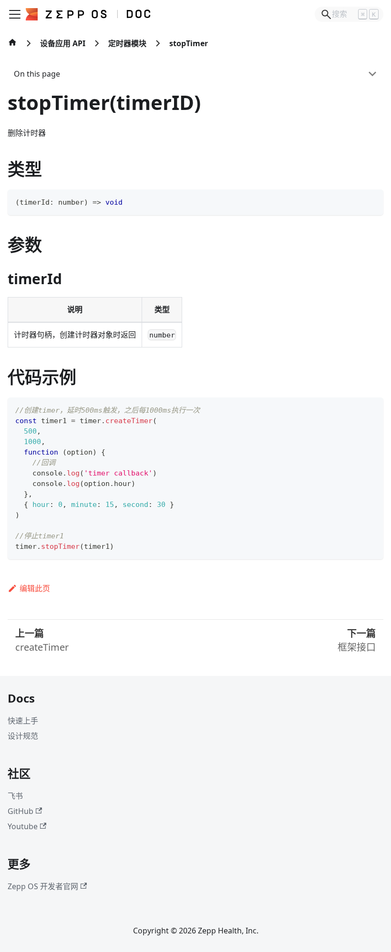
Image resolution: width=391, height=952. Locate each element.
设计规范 (23, 736)
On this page (37, 74)
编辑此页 (35, 588)
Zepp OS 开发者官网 (43, 886)
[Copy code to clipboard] (372, 201)
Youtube (23, 826)
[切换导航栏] (15, 14)
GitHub (20, 811)
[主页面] (12, 47)
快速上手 (23, 720)
